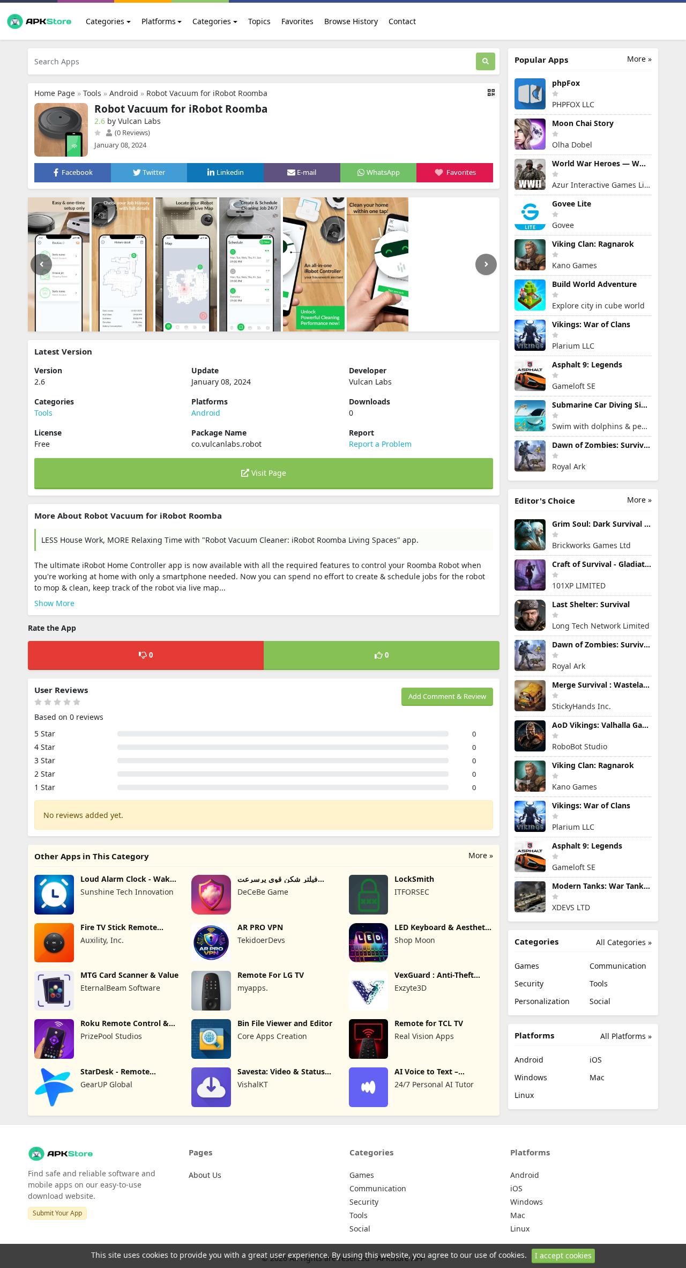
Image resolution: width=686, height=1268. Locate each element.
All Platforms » (626, 1036)
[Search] (485, 61)
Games (526, 966)
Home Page (54, 93)
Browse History (351, 21)
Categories (105, 21)
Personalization (542, 1001)
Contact (402, 21)
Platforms (158, 21)
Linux (524, 1095)
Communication (618, 966)
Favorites (297, 21)
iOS (596, 1060)
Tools (92, 93)
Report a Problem (380, 444)
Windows (530, 1077)
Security (528, 983)
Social (600, 1001)
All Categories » (624, 942)
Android (123, 93)
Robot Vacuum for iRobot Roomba (206, 93)
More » (480, 855)
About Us (205, 1175)
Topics (259, 21)
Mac (597, 1077)
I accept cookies (563, 1255)
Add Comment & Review (447, 696)
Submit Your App (57, 1213)
